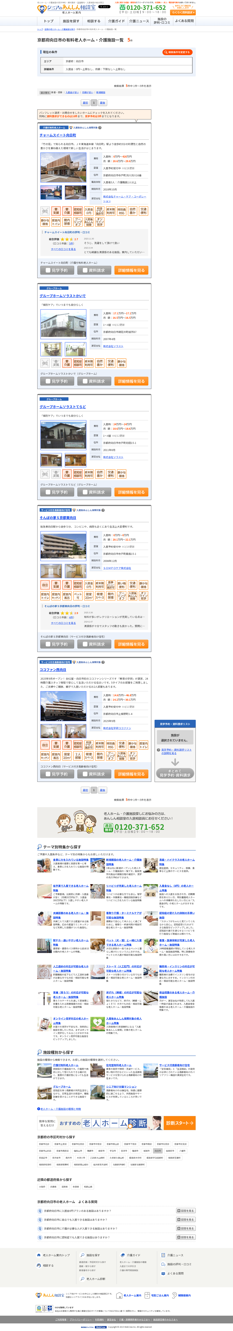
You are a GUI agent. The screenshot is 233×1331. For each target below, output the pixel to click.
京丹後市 (56, 1157)
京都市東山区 (113, 1143)
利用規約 (99, 1319)
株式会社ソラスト (113, 346)
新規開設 (100, 92)
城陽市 (146, 1150)
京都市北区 (44, 1143)
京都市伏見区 (180, 1143)
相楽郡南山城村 (81, 1164)
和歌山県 (88, 1186)
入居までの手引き (128, 1266)
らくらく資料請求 (183, 12)
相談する (48, 1265)
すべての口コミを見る (63, 249)
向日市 (158, 1150)
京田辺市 (43, 1157)
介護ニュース (175, 1255)
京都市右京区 (163, 1143)
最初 (85, 102)
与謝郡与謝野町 (137, 1164)
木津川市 (81, 1157)
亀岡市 (135, 1150)
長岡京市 (170, 1150)
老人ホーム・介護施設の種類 (133, 1262)
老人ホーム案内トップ (56, 1255)
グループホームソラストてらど (63, 406)
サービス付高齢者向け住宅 (174, 1065)
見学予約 (57, 270)
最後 (102, 102)
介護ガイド (133, 1255)
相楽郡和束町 (45, 1164)
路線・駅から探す (87, 1266)
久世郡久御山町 (117, 1157)
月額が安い (87, 92)
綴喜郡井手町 (135, 1157)
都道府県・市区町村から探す (92, 1262)
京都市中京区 (95, 1143)
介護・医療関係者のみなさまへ (134, 1319)
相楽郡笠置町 (174, 1157)
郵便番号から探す (87, 1270)
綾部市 (101, 1150)
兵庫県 (53, 1186)
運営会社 (111, 1319)
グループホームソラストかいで (63, 295)
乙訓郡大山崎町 (97, 1157)
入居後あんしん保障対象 (85, 127)
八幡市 (182, 1150)
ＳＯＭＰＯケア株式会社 (117, 568)
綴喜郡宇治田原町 (155, 1157)
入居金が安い (72, 92)
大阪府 (42, 1186)
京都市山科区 (45, 1150)
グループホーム (62, 1086)
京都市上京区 (60, 1143)
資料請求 (94, 270)
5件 (71, 243)
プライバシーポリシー (81, 1319)
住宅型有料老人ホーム (119, 1065)
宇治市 (113, 1150)
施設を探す (93, 1255)
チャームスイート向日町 (58, 135)
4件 (71, 617)
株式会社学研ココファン (117, 728)
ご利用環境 (60, 1319)
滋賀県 (64, 1186)
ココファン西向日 (53, 669)
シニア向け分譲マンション (121, 1086)
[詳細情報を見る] (131, 270)
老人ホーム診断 (96, 1279)
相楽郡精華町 (62, 1164)
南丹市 (69, 1157)
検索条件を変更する (177, 52)
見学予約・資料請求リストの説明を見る (176, 751)
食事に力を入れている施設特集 (71, 860)
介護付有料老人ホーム (65, 1065)
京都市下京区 (130, 1143)
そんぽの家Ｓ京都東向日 (58, 517)
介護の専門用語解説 (129, 1270)
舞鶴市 (90, 1150)
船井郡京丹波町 (100, 1164)
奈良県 (76, 1186)
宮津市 (124, 1150)
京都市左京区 (78, 1143)
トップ (40, 29)
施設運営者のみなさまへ (165, 1319)
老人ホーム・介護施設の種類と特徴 (60, 1109)
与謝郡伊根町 (119, 1164)
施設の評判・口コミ (179, 1264)
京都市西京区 (62, 1150)
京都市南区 (147, 1143)
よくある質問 (175, 1273)
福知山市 (78, 1150)
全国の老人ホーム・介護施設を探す (60, 29)
